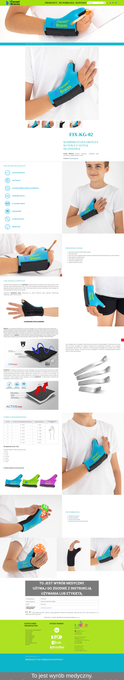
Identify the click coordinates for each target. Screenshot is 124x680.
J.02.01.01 (49, 607)
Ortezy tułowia (29, 631)
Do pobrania (66, 3)
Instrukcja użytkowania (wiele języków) (78, 521)
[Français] (113, 3)
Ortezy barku (28, 633)
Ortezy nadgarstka (73, 158)
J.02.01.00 (43, 607)
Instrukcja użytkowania (74, 519)
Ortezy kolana (28, 641)
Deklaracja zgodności (74, 516)
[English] (110, 3)
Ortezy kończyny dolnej (31, 643)
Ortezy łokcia (28, 634)
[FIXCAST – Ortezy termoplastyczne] (13, 3)
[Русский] (116, 3)
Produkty (51, 3)
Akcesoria (27, 644)
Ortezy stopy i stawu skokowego (33, 630)
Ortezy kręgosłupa (29, 637)
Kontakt (81, 3)
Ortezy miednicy (29, 638)
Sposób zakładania (73, 517)
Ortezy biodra (28, 640)
